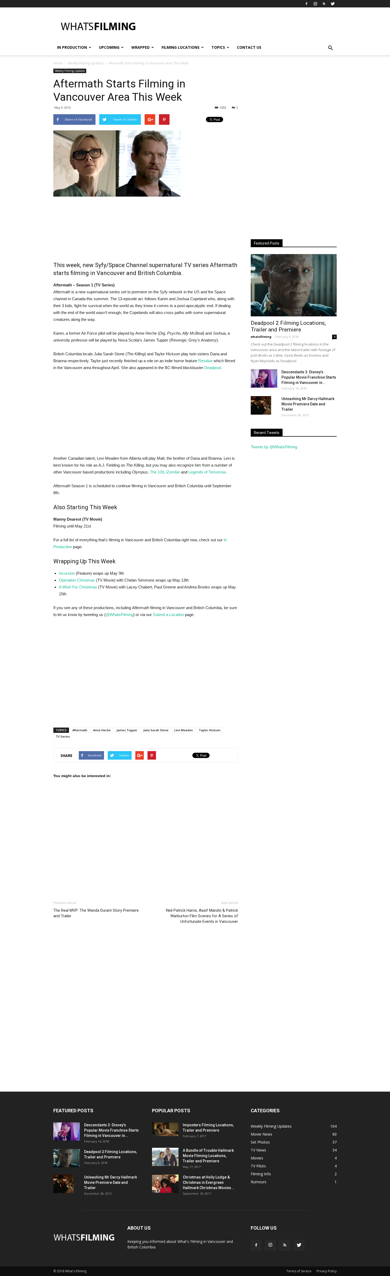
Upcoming (109, 47)
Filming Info (261, 1173)
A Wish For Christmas (78, 587)
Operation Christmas (77, 580)
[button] (330, 48)
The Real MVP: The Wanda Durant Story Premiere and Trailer (96, 913)
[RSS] (324, 3)
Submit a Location (168, 614)
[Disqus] (145, 1007)
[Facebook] (306, 3)
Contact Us (249, 47)
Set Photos (260, 1142)
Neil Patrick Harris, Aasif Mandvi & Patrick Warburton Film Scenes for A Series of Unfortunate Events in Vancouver (202, 916)
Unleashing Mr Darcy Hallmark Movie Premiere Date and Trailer (307, 404)
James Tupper (126, 730)
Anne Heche (102, 730)
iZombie (173, 472)
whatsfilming (261, 337)
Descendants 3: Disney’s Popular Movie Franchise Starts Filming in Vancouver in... (308, 377)
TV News (258, 1150)
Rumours (258, 1181)
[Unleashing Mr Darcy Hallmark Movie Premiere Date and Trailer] (261, 405)
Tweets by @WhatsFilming (274, 447)
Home (58, 63)
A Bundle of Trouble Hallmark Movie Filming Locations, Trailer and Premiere (208, 1155)
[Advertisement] (240, 27)
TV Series (63, 736)
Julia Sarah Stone (155, 730)
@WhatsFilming (119, 614)
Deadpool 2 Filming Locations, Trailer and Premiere (288, 326)
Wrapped (140, 47)
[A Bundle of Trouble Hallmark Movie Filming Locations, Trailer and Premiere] (165, 1157)
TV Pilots (258, 1165)
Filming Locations (181, 47)
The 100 (157, 472)
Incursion (67, 573)
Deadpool (212, 367)
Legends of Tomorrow (207, 472)
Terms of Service (299, 1271)
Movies (257, 1157)
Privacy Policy (327, 1271)
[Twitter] (333, 3)
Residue (205, 360)
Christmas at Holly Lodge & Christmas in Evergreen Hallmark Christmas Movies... (208, 1182)
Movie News (261, 1134)
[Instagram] (315, 3)
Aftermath (79, 730)
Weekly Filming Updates (70, 71)
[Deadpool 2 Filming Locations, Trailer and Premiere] (294, 285)
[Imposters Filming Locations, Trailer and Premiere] (165, 1129)
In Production (72, 47)
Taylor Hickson (209, 730)
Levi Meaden (183, 730)
